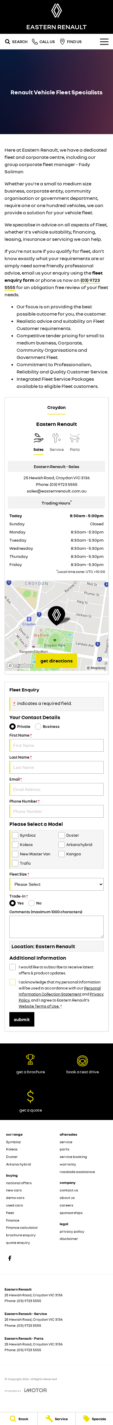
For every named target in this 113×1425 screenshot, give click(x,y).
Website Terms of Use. (39, 1006)
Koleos (11, 1149)
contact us (69, 1190)
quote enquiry (18, 1242)
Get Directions (56, 661)
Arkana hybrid (18, 1164)
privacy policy (72, 1231)
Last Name (20, 757)
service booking (73, 1156)
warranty (68, 1164)
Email (15, 779)
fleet (10, 1212)
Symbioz (13, 1142)
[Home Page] (56, 10)
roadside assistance (77, 1171)
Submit (22, 1019)
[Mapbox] (21, 665)
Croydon (56, 407)
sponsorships (71, 1212)
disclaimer (69, 1238)
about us (67, 1197)
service (66, 1142)
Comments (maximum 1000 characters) (45, 911)
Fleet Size (19, 874)
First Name (20, 735)
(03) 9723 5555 (63, 484)
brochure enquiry (21, 1235)
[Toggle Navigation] (104, 41)
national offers (19, 1183)
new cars (14, 1190)
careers (66, 1205)
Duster (12, 1156)
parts (64, 1149)
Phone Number (24, 801)
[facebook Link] (10, 1258)
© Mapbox (96, 667)
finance (12, 1220)
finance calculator (22, 1227)
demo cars (15, 1197)
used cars (14, 1205)
